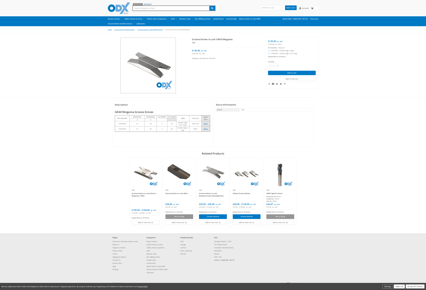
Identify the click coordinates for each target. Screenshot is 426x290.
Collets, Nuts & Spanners (157, 19)
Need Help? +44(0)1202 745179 (295, 19)
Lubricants (140, 24)
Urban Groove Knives (241, 193)
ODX (182, 241)
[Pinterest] (285, 84)
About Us (115, 244)
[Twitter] (281, 84)
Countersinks (231, 19)
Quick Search (138, 4)
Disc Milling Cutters (203, 19)
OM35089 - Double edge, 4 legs (282, 50)
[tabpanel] (145, 192)
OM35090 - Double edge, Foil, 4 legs (284, 53)
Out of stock (179, 216)
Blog (114, 266)
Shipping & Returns (119, 257)
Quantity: (271, 62)
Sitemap (115, 269)
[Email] (273, 84)
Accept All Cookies (415, 286)
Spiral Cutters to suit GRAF (250, 19)
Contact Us (116, 260)
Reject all (399, 286)
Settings (387, 286)
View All (183, 254)
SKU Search (147, 4)
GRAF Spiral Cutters (274, 193)
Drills (173, 19)
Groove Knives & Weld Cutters (120, 24)
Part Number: (276, 48)
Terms (114, 254)
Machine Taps (184, 19)
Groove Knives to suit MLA (176, 193)
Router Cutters (114, 19)
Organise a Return (118, 248)
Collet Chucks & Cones (133, 19)
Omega (183, 244)
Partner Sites (117, 263)
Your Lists (314, 19)
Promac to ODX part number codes (125, 241)
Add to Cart (290, 8)
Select (205, 124)
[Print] (277, 84)
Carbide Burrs (218, 19)
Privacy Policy (117, 251)
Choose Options (213, 216)
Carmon (183, 248)
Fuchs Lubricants (186, 251)
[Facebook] (269, 84)
